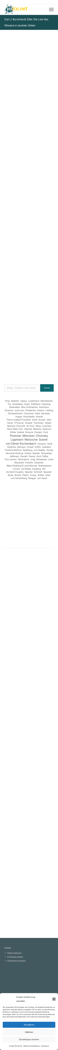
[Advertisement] (29, 349)
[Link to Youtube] (29, 234)
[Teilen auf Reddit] (25, 226)
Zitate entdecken (14, 953)
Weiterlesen (10, 648)
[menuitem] (50, 9)
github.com (12, 984)
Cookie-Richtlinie (15, 1046)
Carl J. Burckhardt (15, 91)
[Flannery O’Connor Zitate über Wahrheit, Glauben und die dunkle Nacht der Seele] (29, 778)
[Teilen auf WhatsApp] (33, 218)
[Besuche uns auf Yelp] (48, 226)
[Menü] (50, 9)
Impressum (45, 1046)
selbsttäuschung (13, 138)
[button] (54, 999)
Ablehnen (29, 1032)
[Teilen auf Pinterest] (40, 218)
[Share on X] (25, 218)
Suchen (47, 388)
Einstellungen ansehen (29, 1039)
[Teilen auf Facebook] (10, 218)
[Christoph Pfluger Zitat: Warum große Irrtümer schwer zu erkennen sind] (29, 839)
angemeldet (21, 583)
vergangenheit (32, 138)
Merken (10, 164)
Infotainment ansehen (16, 960)
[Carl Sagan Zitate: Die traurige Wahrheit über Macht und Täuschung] (29, 606)
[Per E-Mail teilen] (40, 226)
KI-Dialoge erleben (15, 957)
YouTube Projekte (14, 976)
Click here (38, 155)
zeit (22, 142)
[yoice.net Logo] (24, 9)
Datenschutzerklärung (31, 1046)
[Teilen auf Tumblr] (10, 226)
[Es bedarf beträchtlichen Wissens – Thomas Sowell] (29, 667)
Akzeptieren (29, 1025)
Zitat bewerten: (29, 177)
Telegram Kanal (14, 980)
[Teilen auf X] (17, 218)
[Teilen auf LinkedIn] (48, 218)
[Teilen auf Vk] (17, 226)
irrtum (32, 135)
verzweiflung (11, 142)
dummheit (41, 135)
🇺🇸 (31, 155)
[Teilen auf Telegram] (33, 226)
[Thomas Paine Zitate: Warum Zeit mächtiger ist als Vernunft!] (29, 713)
